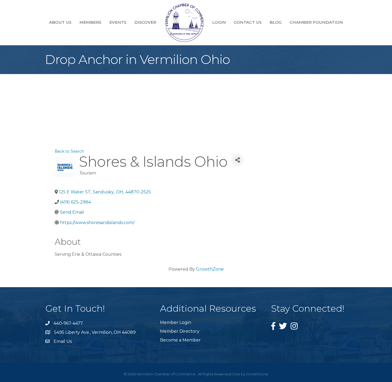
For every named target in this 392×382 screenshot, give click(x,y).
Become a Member (180, 340)
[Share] (237, 160)
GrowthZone (210, 269)
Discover (145, 22)
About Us (60, 22)
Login (219, 22)
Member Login (175, 322)
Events (117, 22)
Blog (276, 22)
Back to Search (69, 151)
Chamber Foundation (316, 22)
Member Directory (179, 331)
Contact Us (248, 22)
